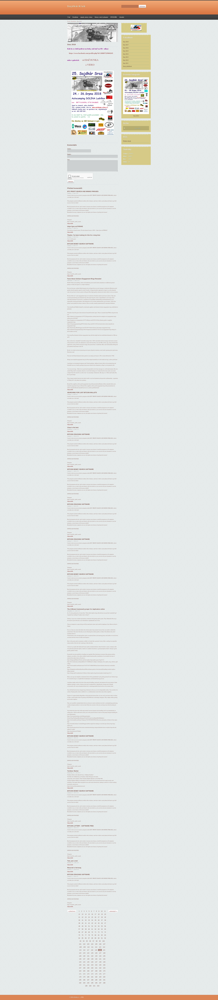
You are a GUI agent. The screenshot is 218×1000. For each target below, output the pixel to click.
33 (89, 920)
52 (92, 926)
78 (89, 935)
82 (102, 935)
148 (100, 962)
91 (102, 938)
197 (100, 983)
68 (86, 932)
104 (92, 944)
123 (84, 953)
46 (102, 923)
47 (105, 923)
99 (100, 941)
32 (86, 920)
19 (102, 914)
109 (84, 947)
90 (98, 938)
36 (98, 920)
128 (104, 953)
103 (88, 944)
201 (94, 986)
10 (102, 911)
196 (96, 983)
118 (92, 950)
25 (92, 917)
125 (92, 953)
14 (86, 914)
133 (96, 956)
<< (125, 128)
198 (104, 983)
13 (82, 914)
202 (98, 986)
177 (104, 974)
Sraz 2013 (126, 57)
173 (88, 974)
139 (92, 959)
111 (92, 947)
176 (100, 974)
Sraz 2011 (126, 63)
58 (82, 929)
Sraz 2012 (126, 60)
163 (104, 968)
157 (80, 968)
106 (100, 944)
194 (88, 983)
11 (105, 911)
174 (92, 974)
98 (96, 941)
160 (92, 968)
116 (84, 950)
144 (84, 962)
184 (104, 977)
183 (100, 977)
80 (95, 935)
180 (88, 977)
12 (79, 914)
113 (100, 947)
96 (90, 941)
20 (105, 914)
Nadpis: (69, 154)
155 (100, 965)
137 (84, 959)
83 (105, 935)
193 (84, 983)
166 (88, 971)
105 (96, 944)
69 (89, 932)
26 (95, 917)
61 (92, 929)
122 (80, 953)
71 (95, 932)
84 (79, 938)
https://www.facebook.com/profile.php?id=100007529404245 (91, 53)
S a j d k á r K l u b (76, 6)
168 (96, 971)
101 (80, 944)
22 (82, 917)
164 (80, 971)
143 (80, 962)
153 (92, 965)
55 (102, 926)
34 (92, 920)
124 (88, 953)
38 (105, 920)
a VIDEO (90, 64)
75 (79, 935)
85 (82, 938)
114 (104, 947)
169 (100, 971)
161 (96, 968)
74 (105, 932)
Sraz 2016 (126, 48)
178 (80, 977)
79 (92, 935)
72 (98, 932)
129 (80, 956)
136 (80, 959)
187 (88, 980)
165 (84, 971)
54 (98, 926)
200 (90, 986)
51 (89, 926)
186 (84, 980)
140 (96, 959)
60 (89, 929)
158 (84, 968)
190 (100, 980)
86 (86, 938)
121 (104, 950)
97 (93, 941)
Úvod (68, 21)
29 (105, 917)
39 (79, 923)
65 (105, 929)
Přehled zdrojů (127, 141)
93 (80, 941)
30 (79, 920)
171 (80, 974)
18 (98, 914)
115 (80, 950)
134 (100, 956)
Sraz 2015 (126, 51)
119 (96, 950)
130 (84, 956)
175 (96, 974)
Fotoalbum (73, 21)
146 (92, 962)
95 (87, 941)
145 (88, 962)
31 (82, 920)
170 (104, 971)
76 (82, 935)
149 (104, 962)
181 (92, 977)
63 (98, 929)
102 (84, 944)
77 (86, 935)
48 (79, 926)
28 (102, 917)
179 (84, 977)
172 (84, 974)
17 (95, 914)
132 (92, 956)
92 (105, 938)
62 (95, 929)
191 (104, 980)
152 (88, 965)
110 (88, 947)
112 (96, 947)
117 (88, 950)
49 (82, 926)
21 (79, 917)
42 (89, 923)
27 (98, 917)
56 (105, 926)
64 (102, 929)
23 (86, 917)
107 (104, 944)
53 (95, 926)
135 (104, 956)
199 (86, 986)
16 (92, 914)
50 (86, 926)
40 (82, 923)
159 (88, 968)
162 (100, 968)
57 (79, 929)
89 (95, 938)
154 (96, 965)
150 (80, 965)
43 (92, 923)
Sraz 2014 (126, 54)
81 (98, 935)
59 (86, 929)
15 (89, 914)
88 (92, 938)
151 (84, 965)
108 (80, 947)
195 (92, 983)
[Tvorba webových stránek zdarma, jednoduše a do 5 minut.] (80, 997)
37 (102, 920)
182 (96, 977)
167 (92, 971)
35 (95, 920)
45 (98, 923)
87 (89, 938)
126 (96, 953)
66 (79, 932)
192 (80, 983)
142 (104, 959)
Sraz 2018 (126, 42)
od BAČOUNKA (90, 59)
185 (80, 980)
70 (92, 932)
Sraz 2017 (126, 45)
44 (95, 923)
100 (103, 941)
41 (86, 923)
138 (88, 959)
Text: (68, 159)
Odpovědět (70, 223)
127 (100, 953)
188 (92, 980)
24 (89, 917)
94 (83, 941)
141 (100, 959)
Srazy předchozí (127, 66)
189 (96, 980)
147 (96, 962)
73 (102, 932)
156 (104, 965)
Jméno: (69, 148)
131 (88, 956)
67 (82, 932)
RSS (82, 997)
